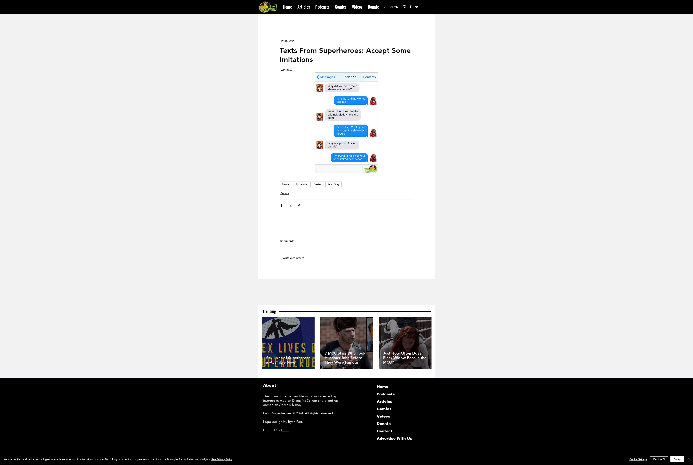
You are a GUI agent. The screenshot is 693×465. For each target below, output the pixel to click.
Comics (284, 193)
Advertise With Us (394, 438)
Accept (677, 459)
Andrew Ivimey (290, 405)
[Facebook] (411, 7)
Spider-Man (302, 184)
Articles (384, 401)
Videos (383, 416)
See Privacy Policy (221, 459)
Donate (384, 424)
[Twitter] (417, 7)
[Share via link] (299, 205)
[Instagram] (404, 7)
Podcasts (386, 394)
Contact (384, 431)
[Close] (689, 459)
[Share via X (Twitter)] (290, 205)
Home (382, 387)
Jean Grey (333, 184)
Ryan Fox (295, 422)
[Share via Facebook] (281, 205)
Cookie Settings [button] (638, 459)
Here (285, 430)
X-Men (318, 184)
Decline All (659, 459)
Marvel (285, 184)
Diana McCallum (304, 401)
